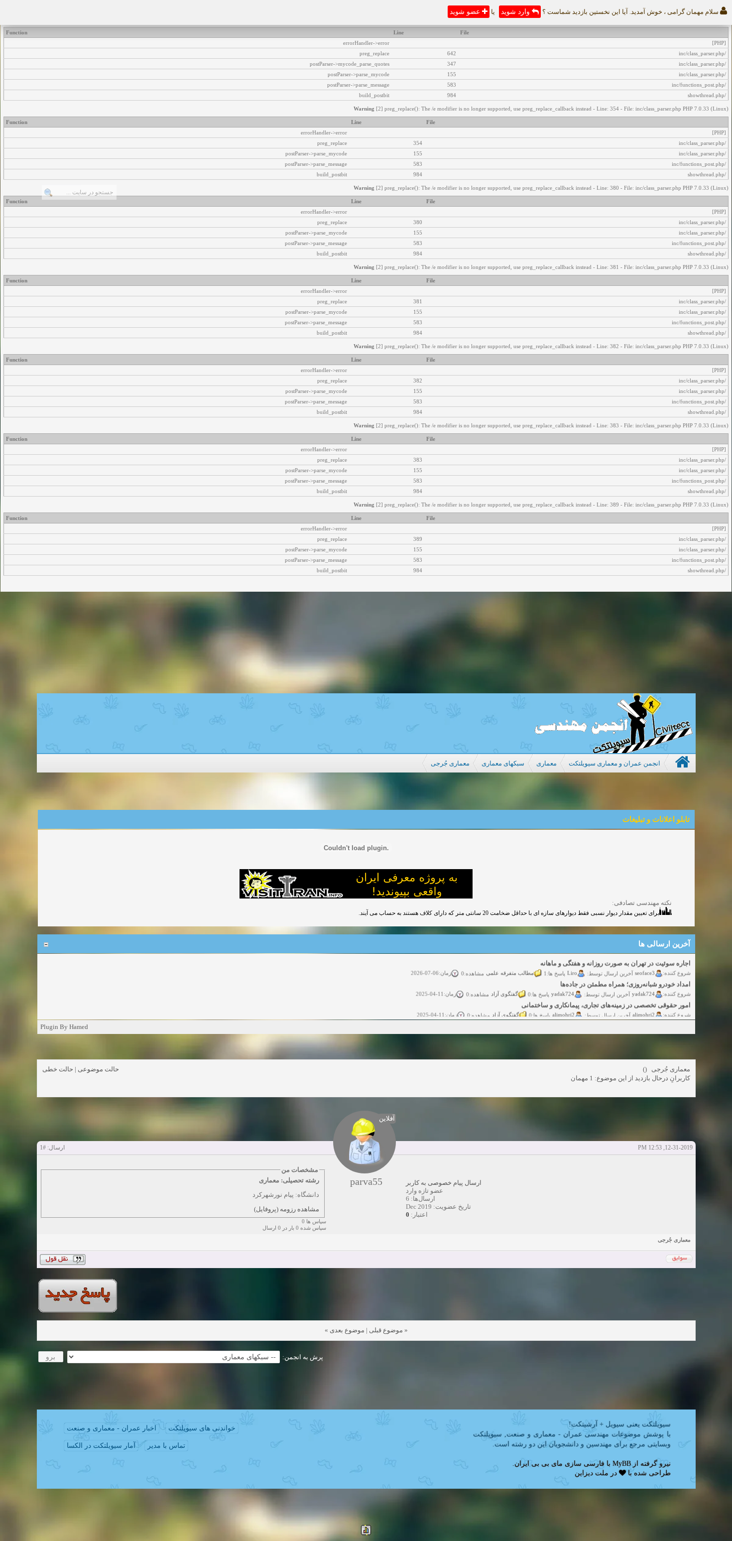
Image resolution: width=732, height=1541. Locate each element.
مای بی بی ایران (538, 1463)
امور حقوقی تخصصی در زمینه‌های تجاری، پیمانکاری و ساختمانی (606, 996)
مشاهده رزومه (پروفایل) (286, 1209)
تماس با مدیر (166, 1445)
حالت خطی (57, 1069)
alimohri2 (643, 1006)
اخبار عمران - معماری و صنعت (111, 1428)
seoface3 (645, 964)
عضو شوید (466, 11)
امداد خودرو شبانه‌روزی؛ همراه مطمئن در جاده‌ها (625, 975)
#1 (43, 1147)
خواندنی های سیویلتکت (202, 1428)
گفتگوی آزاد (504, 985)
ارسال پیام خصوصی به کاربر (444, 1182)
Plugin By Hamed (64, 1026)
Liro (572, 964)
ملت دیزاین (592, 1473)
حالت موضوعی (98, 1069)
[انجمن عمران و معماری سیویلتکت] (613, 751)
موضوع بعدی (347, 1330)
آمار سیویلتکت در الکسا (101, 1445)
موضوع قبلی (386, 1330)
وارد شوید (516, 11)
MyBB (621, 1463)
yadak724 (643, 985)
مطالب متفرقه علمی (510, 964)
